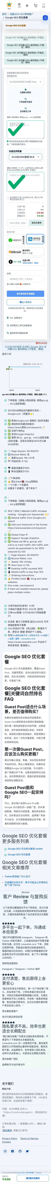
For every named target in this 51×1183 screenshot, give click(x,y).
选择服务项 (12, 76)
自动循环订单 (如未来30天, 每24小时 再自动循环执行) (26, 198)
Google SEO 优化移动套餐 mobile (25, 848)
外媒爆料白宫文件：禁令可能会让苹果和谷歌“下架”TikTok (26, 883)
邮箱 (9, 274)
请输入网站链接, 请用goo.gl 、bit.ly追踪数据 (24, 117)
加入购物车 (27, 302)
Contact (6, 1141)
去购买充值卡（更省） (31, 263)
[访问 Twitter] (27, 1151)
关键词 (33, 170)
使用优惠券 (37, 223)
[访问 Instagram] (5, 1151)
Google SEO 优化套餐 (19, 854)
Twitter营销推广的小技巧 (17, 876)
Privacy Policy (9, 1138)
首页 (4, 14)
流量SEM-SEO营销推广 (22, 14)
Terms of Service (29, 1138)
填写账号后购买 (33, 1178)
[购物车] (35, 5)
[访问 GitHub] (20, 1151)
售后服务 (7, 1130)
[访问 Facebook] (12, 1151)
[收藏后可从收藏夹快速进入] (45, 17)
